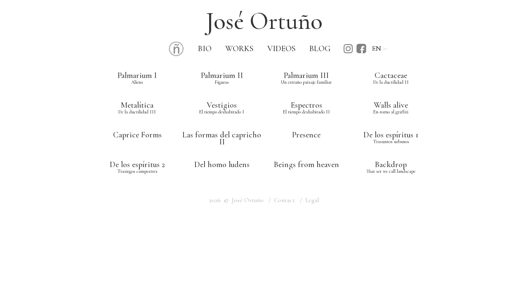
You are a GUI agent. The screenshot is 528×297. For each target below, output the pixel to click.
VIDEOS (281, 49)
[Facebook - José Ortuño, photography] (361, 51)
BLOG (319, 49)
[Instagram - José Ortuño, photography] (348, 51)
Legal (312, 200)
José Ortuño (264, 21)
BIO (205, 49)
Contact (284, 200)
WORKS (239, 49)
